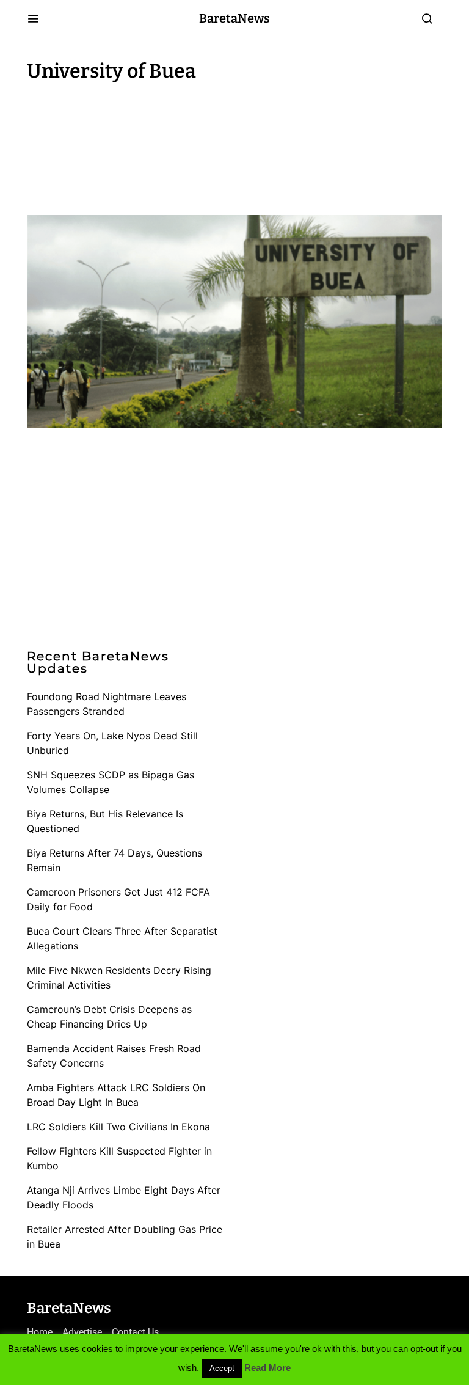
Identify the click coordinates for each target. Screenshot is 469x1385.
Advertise (82, 1332)
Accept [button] (221, 1368)
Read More (267, 1367)
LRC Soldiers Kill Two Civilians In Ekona (118, 1126)
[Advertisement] (124, 145)
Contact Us (135, 1332)
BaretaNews (234, 18)
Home (40, 1332)
